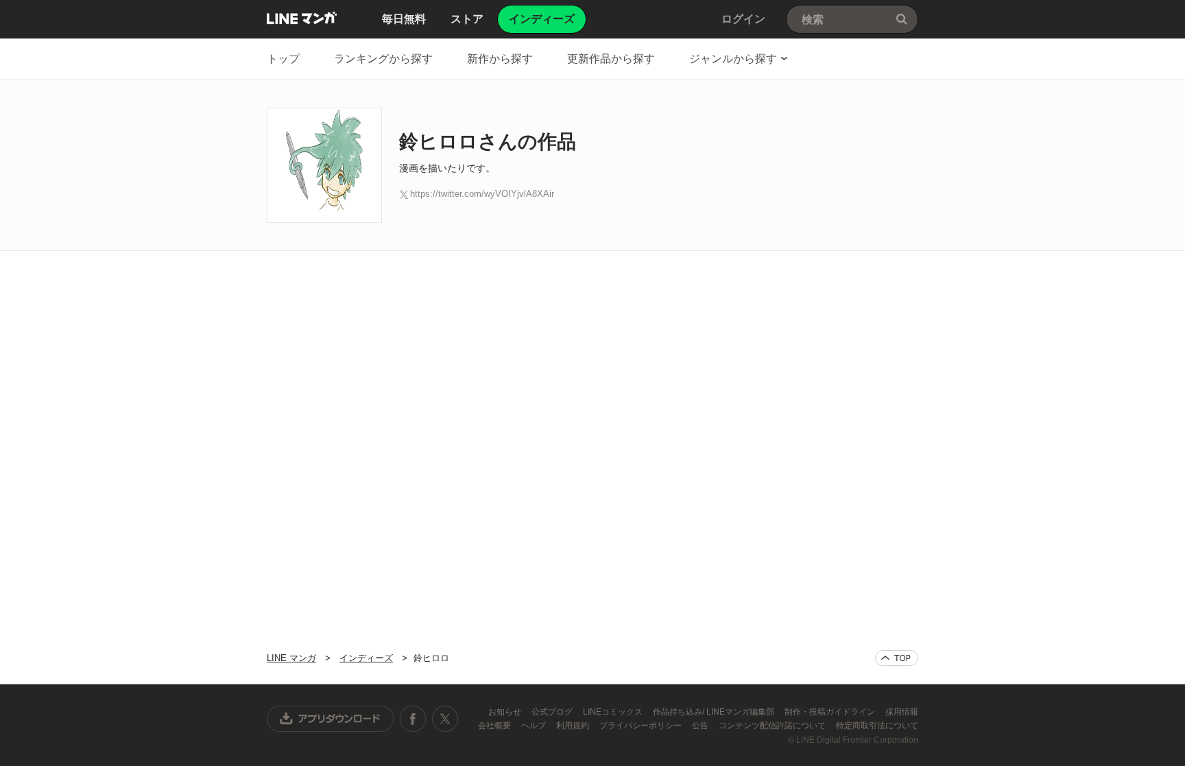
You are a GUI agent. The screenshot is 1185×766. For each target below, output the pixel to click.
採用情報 (901, 712)
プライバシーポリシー (641, 725)
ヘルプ (534, 725)
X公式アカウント (444, 719)
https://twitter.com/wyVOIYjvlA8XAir (482, 194)
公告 (701, 725)
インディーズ (366, 658)
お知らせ (505, 712)
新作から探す (500, 58)
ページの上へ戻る (896, 658)
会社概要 (495, 725)
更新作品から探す (611, 58)
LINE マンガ (302, 18)
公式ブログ (553, 712)
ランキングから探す (383, 58)
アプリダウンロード (330, 719)
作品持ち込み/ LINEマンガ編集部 (714, 712)
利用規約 (573, 725)
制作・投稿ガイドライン (831, 712)
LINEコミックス (614, 712)
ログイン (743, 19)
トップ (283, 58)
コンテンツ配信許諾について (773, 725)
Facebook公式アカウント (413, 719)
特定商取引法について (877, 725)
